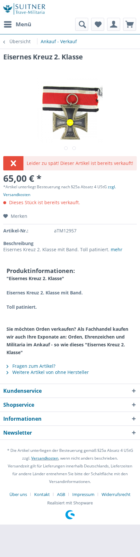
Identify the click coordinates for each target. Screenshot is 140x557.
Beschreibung (18, 243)
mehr (116, 249)
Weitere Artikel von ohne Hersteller (50, 372)
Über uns (18, 494)
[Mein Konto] (113, 24)
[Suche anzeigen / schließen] (81, 24)
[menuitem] (17, 24)
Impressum (83, 494)
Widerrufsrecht (116, 494)
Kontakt (42, 494)
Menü (23, 24)
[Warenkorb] (129, 24)
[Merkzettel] (97, 24)
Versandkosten (44, 458)
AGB (61, 494)
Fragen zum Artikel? (33, 366)
